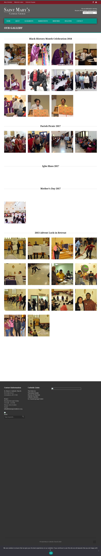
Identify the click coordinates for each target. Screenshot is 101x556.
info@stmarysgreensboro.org (13, 409)
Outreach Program (30, 2)
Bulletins (68, 21)
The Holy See (32, 391)
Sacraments (29, 21)
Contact (80, 21)
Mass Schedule (8, 2)
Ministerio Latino (18, 2)
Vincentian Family (33, 393)
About (17, 21)
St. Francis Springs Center (35, 399)
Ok (51, 553)
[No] (99, 551)
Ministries (56, 21)
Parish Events (43, 21)
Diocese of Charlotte (34, 395)
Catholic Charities (33, 397)
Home (8, 21)
